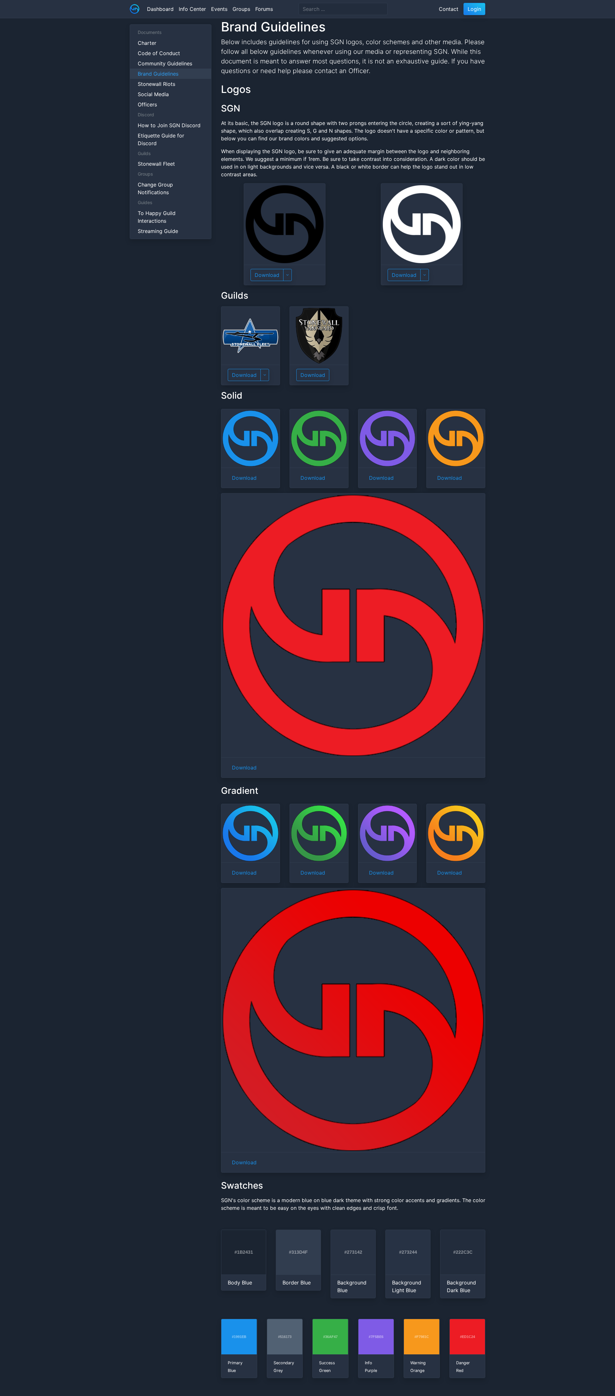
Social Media (153, 94)
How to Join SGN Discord (169, 125)
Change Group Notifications (155, 188)
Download (267, 275)
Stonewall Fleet (156, 164)
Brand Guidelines (158, 74)
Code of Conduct (159, 53)
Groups (241, 9)
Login (474, 9)
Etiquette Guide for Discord (161, 139)
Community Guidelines (165, 63)
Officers (147, 104)
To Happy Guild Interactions (157, 217)
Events (219, 9)
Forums (264, 9)
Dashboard (160, 9)
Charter (147, 43)
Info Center (192, 9)
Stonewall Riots (156, 84)
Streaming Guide (158, 231)
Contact (448, 9)
